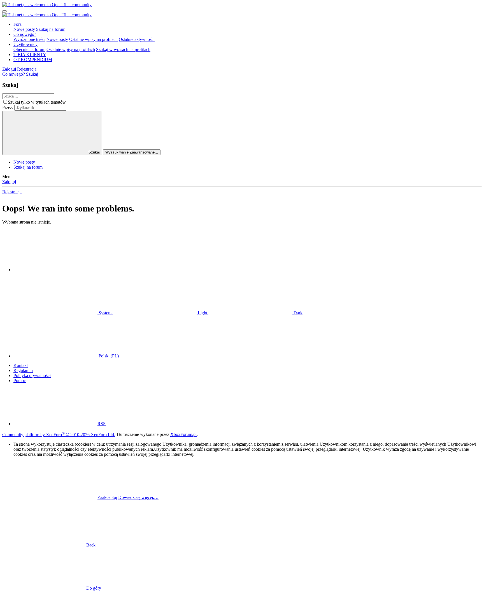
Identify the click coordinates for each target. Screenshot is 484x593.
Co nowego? (24, 34)
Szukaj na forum (50, 29)
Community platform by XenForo (58, 434)
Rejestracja (12, 191)
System (105, 312)
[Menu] (4, 11)
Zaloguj (9, 181)
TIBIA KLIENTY (29, 54)
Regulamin (23, 370)
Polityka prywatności (32, 375)
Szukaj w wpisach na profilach (123, 49)
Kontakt (20, 365)
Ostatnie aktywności (137, 39)
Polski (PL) (108, 356)
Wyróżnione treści (29, 39)
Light (202, 312)
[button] (55, 269)
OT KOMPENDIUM (32, 59)
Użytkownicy (25, 44)
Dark (297, 312)
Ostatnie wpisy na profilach (93, 39)
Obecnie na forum (29, 49)
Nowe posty (24, 29)
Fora (17, 24)
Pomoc (19, 380)
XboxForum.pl (183, 434)
